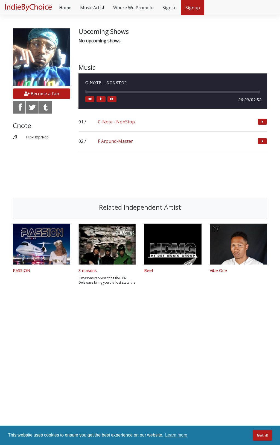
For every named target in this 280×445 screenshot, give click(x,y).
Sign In (169, 8)
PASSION (21, 270)
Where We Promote (133, 8)
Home (65, 8)
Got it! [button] (263, 435)
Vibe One (218, 270)
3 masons (87, 270)
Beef (148, 270)
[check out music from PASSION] (41, 244)
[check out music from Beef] (173, 244)
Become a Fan (44, 94)
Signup (192, 8)
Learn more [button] (176, 435)
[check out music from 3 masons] (107, 244)
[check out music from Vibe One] (238, 244)
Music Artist (92, 8)
